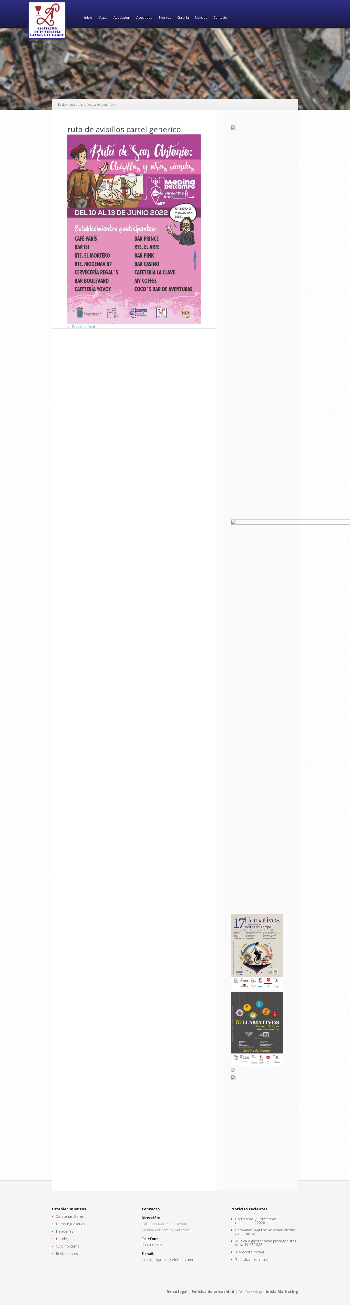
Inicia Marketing (282, 1291)
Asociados (144, 18)
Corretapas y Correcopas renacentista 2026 (256, 1220)
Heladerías (64, 1231)
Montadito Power (249, 1252)
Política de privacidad (213, 1291)
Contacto (220, 18)
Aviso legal (177, 1291)
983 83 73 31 (152, 1244)
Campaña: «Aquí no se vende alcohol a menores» (265, 1232)
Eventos (165, 18)
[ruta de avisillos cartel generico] (134, 322)
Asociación (122, 18)
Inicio (88, 18)
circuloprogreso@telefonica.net (167, 1259)
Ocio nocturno (68, 1246)
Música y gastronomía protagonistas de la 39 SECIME (265, 1243)
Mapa (102, 18)
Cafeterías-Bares (70, 1216)
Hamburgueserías (70, 1223)
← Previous (76, 326)
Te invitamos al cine (251, 1259)
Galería (183, 18)
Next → (93, 326)
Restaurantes (67, 1253)
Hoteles (62, 1238)
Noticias (201, 18)
